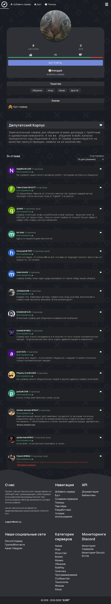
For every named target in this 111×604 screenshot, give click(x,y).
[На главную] (4, 4)
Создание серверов (66, 498)
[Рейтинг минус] (80, 54)
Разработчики (63, 509)
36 (55, 54)
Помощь (59, 502)
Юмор (62, 90)
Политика (60, 571)
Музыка (59, 560)
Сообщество (62, 578)
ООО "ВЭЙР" (63, 600)
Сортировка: (97, 155)
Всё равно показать (26, 465)
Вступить (55, 62)
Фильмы (59, 585)
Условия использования (63, 515)
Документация (90, 491)
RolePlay (59, 567)
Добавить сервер (65, 491)
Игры (50, 90)
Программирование (66, 574)
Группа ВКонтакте (15, 544)
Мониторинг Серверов (89, 547)
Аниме (58, 545)
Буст (57, 495)
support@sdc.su (13, 521)
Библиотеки (88, 495)
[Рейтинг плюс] (31, 54)
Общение (37, 90)
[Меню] (107, 4)
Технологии (61, 582)
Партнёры (60, 506)
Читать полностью (25, 425)
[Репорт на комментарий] (100, 168)
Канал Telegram (13, 548)
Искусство (61, 553)
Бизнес (59, 556)
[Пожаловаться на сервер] (101, 125)
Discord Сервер (14, 541)
